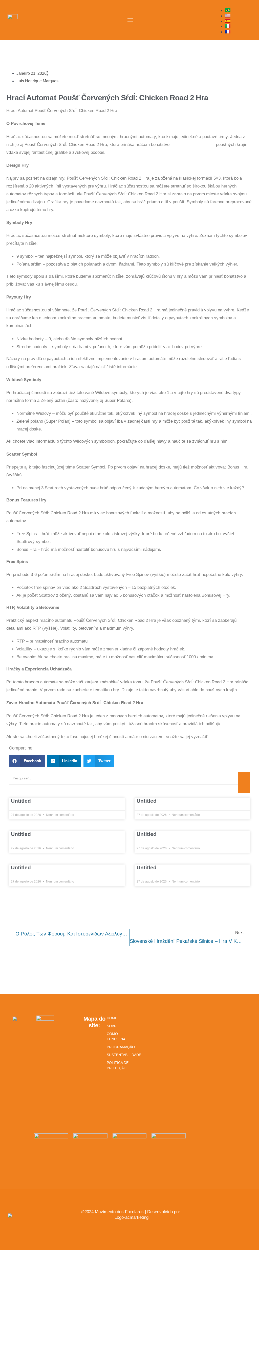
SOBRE (113, 1026)
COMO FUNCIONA (116, 1036)
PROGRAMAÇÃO (118, 1047)
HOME (112, 1018)
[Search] (244, 782)
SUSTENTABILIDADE (118, 1055)
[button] (27, 761)
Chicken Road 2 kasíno (193, 144)
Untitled (21, 801)
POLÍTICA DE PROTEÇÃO (117, 1065)
